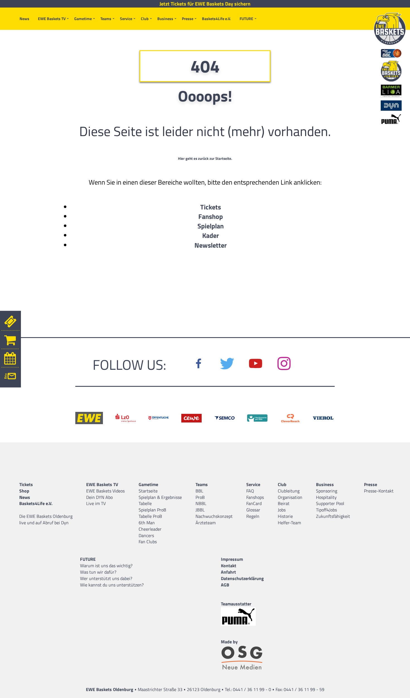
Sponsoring (326, 490)
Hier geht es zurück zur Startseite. (205, 158)
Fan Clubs (148, 541)
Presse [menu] (187, 18)
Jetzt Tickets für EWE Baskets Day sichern (205, 4)
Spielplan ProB (152, 509)
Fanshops (255, 497)
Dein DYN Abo (99, 497)
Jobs (282, 509)
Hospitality (326, 497)
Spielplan (210, 226)
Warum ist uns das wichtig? (106, 565)
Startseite (148, 490)
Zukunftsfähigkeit (333, 516)
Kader (210, 235)
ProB (200, 497)
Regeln (252, 516)
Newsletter (210, 245)
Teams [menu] (105, 18)
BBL (199, 490)
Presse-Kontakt (379, 490)
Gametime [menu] (83, 18)
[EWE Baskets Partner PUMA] (242, 616)
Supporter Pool (330, 503)
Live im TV (96, 503)
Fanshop (210, 216)
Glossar (253, 509)
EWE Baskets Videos (105, 490)
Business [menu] (165, 18)
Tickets (210, 207)
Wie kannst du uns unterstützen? (112, 584)
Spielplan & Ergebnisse (160, 497)
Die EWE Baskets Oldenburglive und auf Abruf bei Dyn (46, 519)
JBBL (200, 509)
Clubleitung (289, 490)
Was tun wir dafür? (98, 572)
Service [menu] (126, 18)
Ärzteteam (206, 522)
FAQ (250, 490)
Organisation (290, 497)
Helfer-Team (289, 522)
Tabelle (145, 503)
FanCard (254, 503)
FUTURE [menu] (246, 18)
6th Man (147, 522)
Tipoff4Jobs (326, 509)
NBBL (201, 503)
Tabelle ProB (150, 516)
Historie (285, 516)
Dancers (146, 535)
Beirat (284, 503)
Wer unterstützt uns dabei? (106, 578)
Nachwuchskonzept (214, 516)
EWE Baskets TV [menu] (52, 18)
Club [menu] (145, 18)
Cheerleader (150, 529)
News (24, 18)
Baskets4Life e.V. (216, 18)
